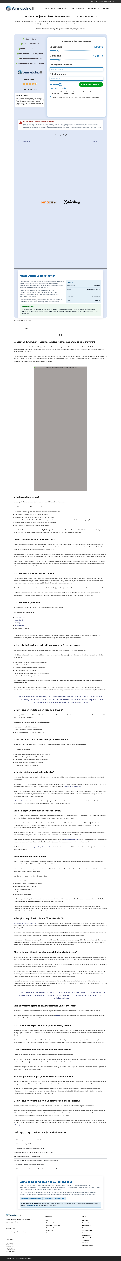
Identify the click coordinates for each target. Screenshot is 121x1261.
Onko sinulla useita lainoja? (72, 787)
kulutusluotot (20, 617)
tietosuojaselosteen (92, 97)
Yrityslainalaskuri (86, 1240)
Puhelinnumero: (58, 74)
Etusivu (46, 8)
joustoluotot (19, 625)
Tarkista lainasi (93, 8)
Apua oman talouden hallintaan (31, 1198)
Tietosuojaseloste (51, 1228)
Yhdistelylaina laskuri (87, 1228)
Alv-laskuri (85, 1243)
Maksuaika (55, 55)
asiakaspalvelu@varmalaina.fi (14, 1225)
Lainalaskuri (85, 1220)
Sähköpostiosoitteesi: (61, 64)
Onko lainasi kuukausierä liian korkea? (26, 923)
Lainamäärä (56, 47)
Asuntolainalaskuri (87, 1235)
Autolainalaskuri (86, 1225)
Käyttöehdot (49, 1230)
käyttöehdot (63, 97)
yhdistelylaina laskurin (42, 847)
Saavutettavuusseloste (52, 1233)
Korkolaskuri (85, 1223)
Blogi (47, 1220)
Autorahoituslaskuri (87, 1238)
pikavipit (18, 623)
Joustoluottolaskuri (87, 1233)
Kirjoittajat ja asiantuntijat (53, 1225)
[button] (16, 100)
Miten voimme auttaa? (59, 8)
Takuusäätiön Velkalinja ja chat (54, 1198)
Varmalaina (106, 8)
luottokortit (19, 620)
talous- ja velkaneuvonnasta (24, 1125)
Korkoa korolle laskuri (88, 1245)
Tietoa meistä (50, 1223)
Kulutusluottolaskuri (87, 1230)
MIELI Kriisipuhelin (32, 1205)
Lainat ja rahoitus (77, 8)
